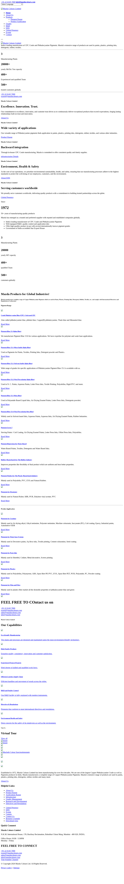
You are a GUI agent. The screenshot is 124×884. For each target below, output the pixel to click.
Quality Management (14, 799)
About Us (9, 15)
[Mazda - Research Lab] (4, 741)
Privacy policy (6, 868)
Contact (9, 35)
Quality (9, 24)
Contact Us (10, 816)
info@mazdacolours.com (10, 615)
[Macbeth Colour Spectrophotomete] (15, 752)
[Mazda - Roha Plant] (4, 743)
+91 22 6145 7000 (8, 94)
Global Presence (12, 30)
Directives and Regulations (16, 804)
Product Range (6, 137)
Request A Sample (13, 819)
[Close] (2, 41)
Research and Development (16, 801)
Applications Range (13, 795)
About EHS (5, 178)
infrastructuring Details (9, 156)
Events (8, 32)
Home (8, 13)
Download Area (12, 821)
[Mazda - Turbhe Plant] (2, 745)
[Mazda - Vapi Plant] (2, 766)
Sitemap (16, 868)
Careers (9, 814)
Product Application (18, 21)
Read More (5, 324)
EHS (8, 28)
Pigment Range (16, 19)
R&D (8, 26)
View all (4, 738)
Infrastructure (11, 797)
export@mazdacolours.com (11, 96)
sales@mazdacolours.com (11, 613)
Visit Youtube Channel (9, 860)
